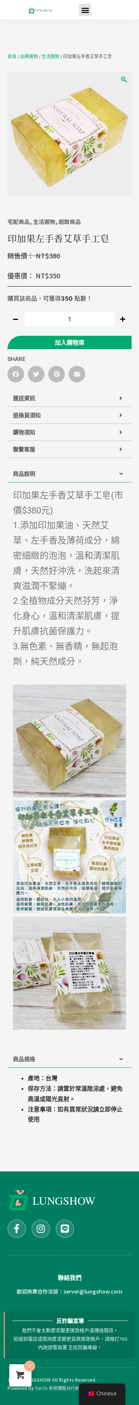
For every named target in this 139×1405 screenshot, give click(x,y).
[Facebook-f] (16, 1229)
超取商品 (70, 221)
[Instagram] (41, 1229)
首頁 (11, 56)
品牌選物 (29, 56)
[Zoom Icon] (124, 79)
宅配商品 (18, 221)
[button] (15, 374)
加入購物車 (70, 342)
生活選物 (50, 56)
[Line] (65, 1229)
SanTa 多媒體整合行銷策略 (62, 1388)
